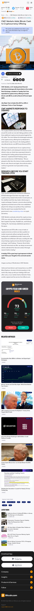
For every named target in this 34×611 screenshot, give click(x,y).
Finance (7, 15)
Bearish (11, 327)
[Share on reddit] (20, 79)
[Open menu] (31, 2)
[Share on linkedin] (23, 79)
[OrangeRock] (10, 11)
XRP (10, 505)
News (2, 15)
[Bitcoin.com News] (5, 3)
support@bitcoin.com (7, 606)
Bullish (23, 327)
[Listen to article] (3, 73)
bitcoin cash (11, 502)
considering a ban (17, 211)
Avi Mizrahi (7, 80)
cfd (18, 502)
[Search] (28, 2)
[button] (20, 74)
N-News (4, 505)
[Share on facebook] (14, 79)
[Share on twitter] (17, 79)
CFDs (24, 502)
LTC (29, 502)
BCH (4, 502)
